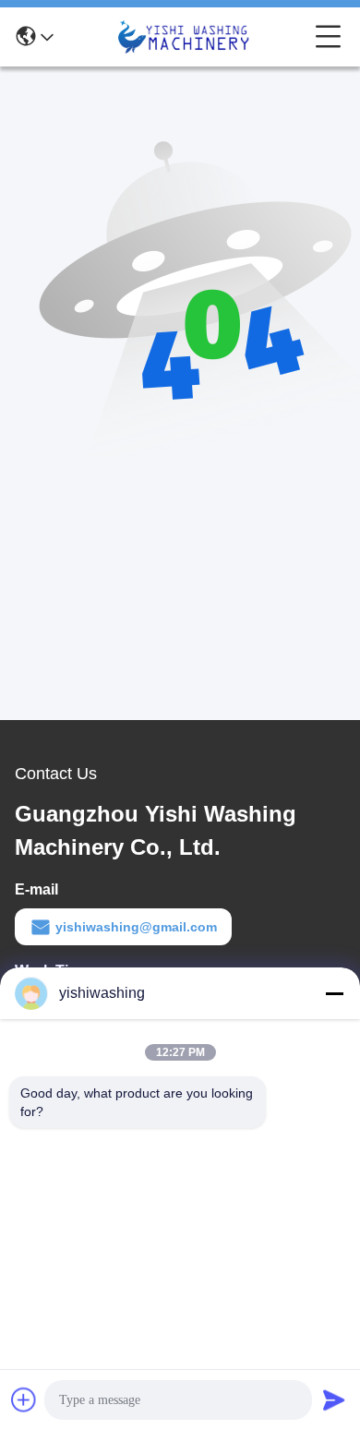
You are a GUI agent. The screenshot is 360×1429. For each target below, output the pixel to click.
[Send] (334, 1399)
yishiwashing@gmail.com (136, 926)
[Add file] (24, 1399)
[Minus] (334, 993)
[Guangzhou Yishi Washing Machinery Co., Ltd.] (184, 37)
